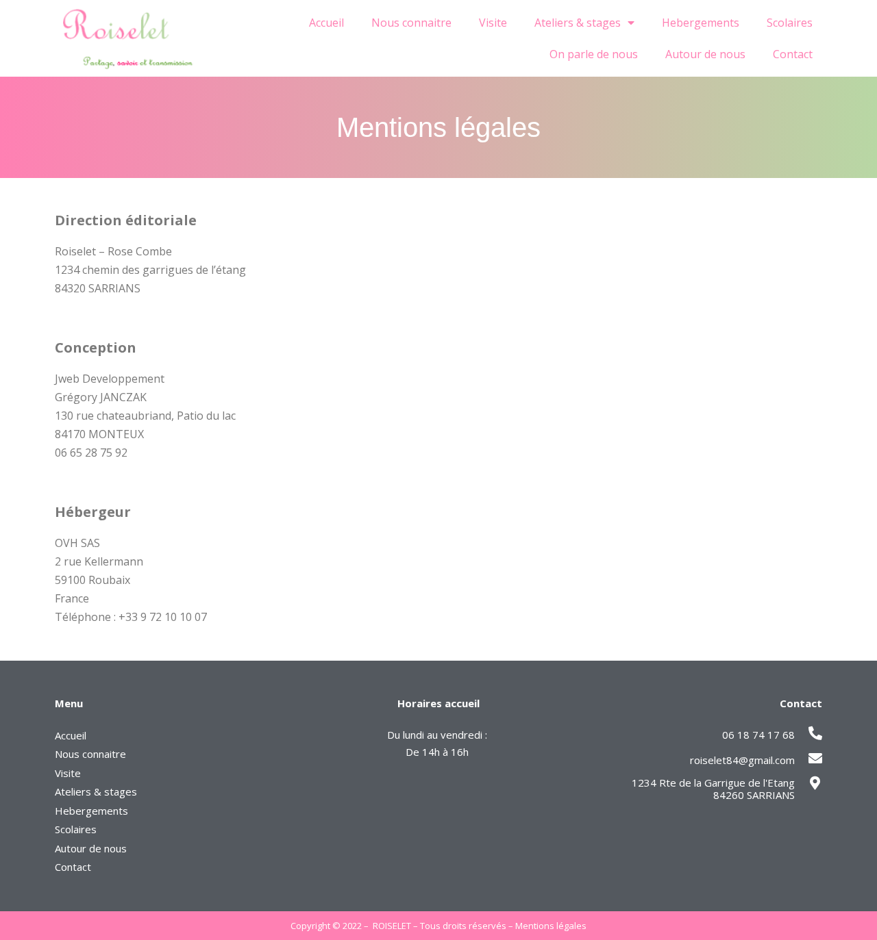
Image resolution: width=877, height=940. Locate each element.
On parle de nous (593, 54)
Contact (793, 54)
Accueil (326, 22)
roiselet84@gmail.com (742, 760)
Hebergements (700, 22)
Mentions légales (550, 925)
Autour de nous (705, 54)
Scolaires (790, 22)
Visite (493, 22)
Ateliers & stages (577, 22)
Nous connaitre (411, 22)
